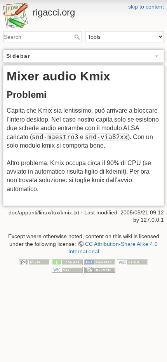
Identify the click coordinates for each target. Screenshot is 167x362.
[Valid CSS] (67, 269)
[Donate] (67, 262)
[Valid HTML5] (132, 262)
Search (78, 37)
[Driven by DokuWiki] (99, 269)
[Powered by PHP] (99, 262)
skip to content (146, 6)
